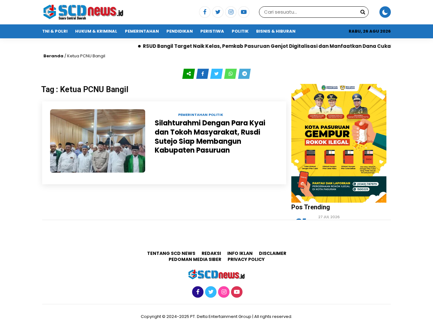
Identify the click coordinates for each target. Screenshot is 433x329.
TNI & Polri (55, 31)
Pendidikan (179, 31)
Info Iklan (240, 253)
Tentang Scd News (171, 253)
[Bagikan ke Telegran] (244, 74)
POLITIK (240, 31)
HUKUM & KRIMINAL (96, 31)
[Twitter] (216, 12)
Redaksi (211, 253)
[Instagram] (229, 12)
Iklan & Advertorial (66, 45)
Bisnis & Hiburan (275, 31)
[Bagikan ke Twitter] (217, 74)
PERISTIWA (212, 31)
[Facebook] (203, 12)
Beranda (53, 56)
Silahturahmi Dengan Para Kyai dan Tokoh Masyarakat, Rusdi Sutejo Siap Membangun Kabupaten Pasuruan (210, 136)
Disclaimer (272, 253)
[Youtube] (242, 12)
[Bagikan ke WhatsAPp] (231, 74)
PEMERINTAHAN (142, 31)
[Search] (362, 12)
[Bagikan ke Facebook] (203, 74)
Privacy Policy (246, 259)
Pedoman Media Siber (195, 259)
